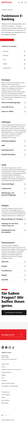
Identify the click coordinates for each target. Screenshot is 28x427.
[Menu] (26, 2)
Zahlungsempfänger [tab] (9, 141)
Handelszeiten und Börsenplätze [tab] (8, 231)
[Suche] (21, 2)
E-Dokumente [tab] (6, 188)
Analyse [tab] (4, 266)
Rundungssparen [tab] (8, 150)
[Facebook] (6, 347)
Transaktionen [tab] (7, 271)
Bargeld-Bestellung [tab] (8, 154)
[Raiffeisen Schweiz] (6, 2)
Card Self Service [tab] (8, 107)
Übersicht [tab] (5, 262)
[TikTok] (13, 347)
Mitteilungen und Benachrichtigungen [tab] (9, 194)
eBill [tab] (3, 145)
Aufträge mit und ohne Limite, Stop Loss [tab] (10, 225)
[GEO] (21, 334)
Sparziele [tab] (5, 280)
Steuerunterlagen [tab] (8, 184)
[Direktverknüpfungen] (18, 2)
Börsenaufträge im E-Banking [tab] (12, 219)
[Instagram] (10, 347)
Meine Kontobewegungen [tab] (11, 102)
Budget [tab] (4, 275)
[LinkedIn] (3, 347)
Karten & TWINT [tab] (8, 111)
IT (8, 415)
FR (5, 415)
